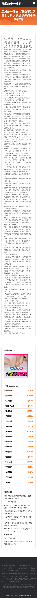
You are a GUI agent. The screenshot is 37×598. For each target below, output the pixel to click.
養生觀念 (19, 467)
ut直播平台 (16, 584)
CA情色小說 (8, 535)
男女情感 (19, 416)
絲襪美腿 (19, 391)
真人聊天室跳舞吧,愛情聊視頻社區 (19, 585)
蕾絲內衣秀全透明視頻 (8, 565)
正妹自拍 (19, 401)
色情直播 (10, 576)
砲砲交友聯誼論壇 (10, 538)
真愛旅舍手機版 (15, 595)
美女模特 (19, 396)
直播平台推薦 (18, 576)
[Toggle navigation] (34, 2)
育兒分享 (19, 462)
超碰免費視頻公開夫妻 (21, 579)
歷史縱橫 (19, 431)
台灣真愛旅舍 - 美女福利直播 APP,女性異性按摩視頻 (18, 572)
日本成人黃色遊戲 (13, 571)
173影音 (26, 576)
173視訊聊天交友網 (24, 565)
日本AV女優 (19, 406)
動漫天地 (19, 441)
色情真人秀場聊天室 (22, 568)
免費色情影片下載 (28, 587)
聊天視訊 (10, 568)
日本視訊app (7, 584)
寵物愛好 (19, 457)
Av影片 (19, 482)
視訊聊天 (19, 477)
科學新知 (19, 436)
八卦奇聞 (19, 421)
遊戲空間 (19, 447)
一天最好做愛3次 (10, 502)
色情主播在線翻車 (25, 584)
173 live (4, 576)
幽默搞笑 (19, 426)
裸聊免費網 (10, 579)
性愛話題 (19, 411)
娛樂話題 (19, 452)
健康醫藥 (19, 472)
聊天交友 (32, 573)
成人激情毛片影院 (14, 581)
